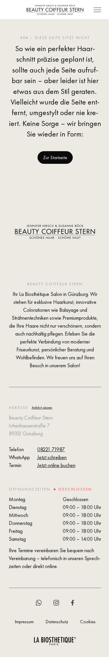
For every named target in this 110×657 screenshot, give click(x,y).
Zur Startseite (55, 157)
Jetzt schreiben (52, 457)
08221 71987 (51, 449)
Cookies (88, 622)
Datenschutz (56, 622)
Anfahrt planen (42, 407)
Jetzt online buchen (56, 465)
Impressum (24, 622)
